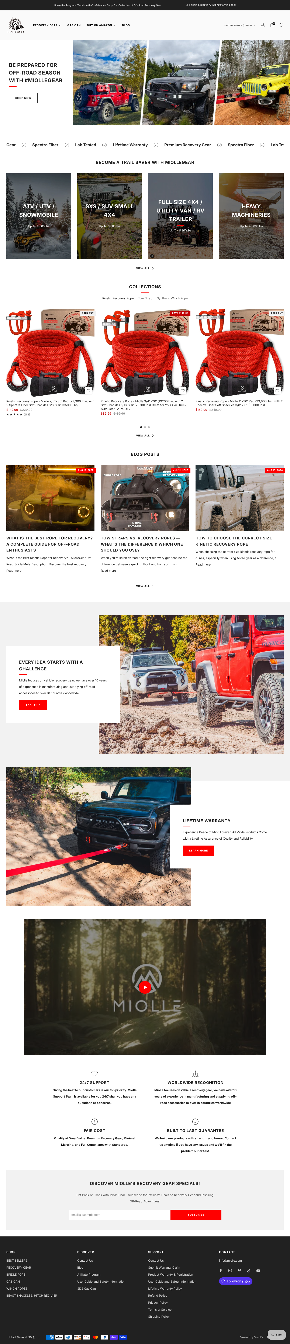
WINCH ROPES (16, 1288)
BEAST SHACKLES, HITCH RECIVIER (31, 1295)
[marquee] (145, 145)
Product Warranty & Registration (170, 1274)
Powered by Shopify (251, 1337)
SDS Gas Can (86, 1288)
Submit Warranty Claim (164, 1267)
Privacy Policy (158, 1302)
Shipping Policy (159, 1316)
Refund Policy (157, 1295)
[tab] (141, 427)
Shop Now (23, 98)
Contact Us (85, 1260)
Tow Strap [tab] (145, 298)
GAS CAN (74, 25)
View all (143, 268)
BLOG (126, 25)
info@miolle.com (230, 1260)
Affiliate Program (88, 1274)
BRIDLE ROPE (15, 1274)
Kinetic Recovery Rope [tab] (118, 298)
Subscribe (196, 1214)
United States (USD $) (238, 25)
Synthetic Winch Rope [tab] (172, 298)
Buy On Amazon (99, 25)
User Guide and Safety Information (101, 1281)
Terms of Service (160, 1309)
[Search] (281, 25)
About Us (33, 705)
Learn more (198, 850)
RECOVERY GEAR (45, 25)
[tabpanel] (145, 363)
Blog (80, 1267)
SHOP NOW (39, 240)
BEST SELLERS (16, 1260)
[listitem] (108, 5)
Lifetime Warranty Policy (165, 1288)
